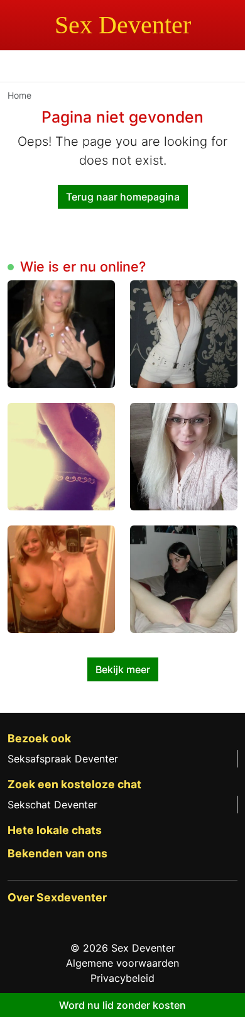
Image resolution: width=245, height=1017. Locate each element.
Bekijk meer (122, 669)
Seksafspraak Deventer (63, 758)
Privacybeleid (122, 978)
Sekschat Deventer (52, 804)
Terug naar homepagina (123, 196)
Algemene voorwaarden (122, 963)
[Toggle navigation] (25, 67)
